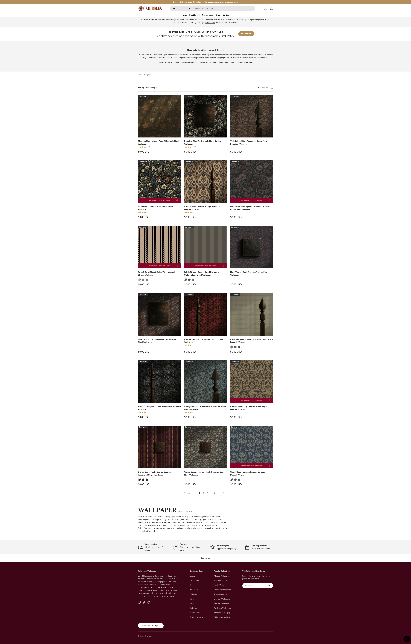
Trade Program (196, 617)
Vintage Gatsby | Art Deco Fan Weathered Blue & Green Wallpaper (205, 408)
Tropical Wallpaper (222, 594)
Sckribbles (147, 636)
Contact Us (195, 580)
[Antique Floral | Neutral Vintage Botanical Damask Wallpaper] (205, 181)
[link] (186, 493)
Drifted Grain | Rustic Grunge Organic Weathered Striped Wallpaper (154, 473)
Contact (226, 15)
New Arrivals (207, 15)
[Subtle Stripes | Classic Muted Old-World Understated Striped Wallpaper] (205, 247)
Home (184, 15)
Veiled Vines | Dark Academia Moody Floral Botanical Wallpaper (248, 142)
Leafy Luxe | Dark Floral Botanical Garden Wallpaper (155, 207)
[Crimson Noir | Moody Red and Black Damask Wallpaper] (205, 314)
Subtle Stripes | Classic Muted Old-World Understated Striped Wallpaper (201, 273)
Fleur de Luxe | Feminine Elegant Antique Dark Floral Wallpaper (158, 340)
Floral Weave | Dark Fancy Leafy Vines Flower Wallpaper (249, 273)
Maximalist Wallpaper (223, 612)
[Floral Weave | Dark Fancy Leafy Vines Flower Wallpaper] (251, 247)
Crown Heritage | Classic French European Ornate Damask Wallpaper (251, 340)
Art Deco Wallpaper (222, 608)
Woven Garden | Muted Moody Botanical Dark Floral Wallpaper (204, 473)
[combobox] (212, 8)
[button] (271, 8)
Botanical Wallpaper (222, 589)
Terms (192, 603)
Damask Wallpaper (222, 599)
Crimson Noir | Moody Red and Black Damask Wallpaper (203, 340)
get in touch (210, 22)
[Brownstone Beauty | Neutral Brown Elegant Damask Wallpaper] (251, 381)
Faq (191, 585)
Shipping (193, 594)
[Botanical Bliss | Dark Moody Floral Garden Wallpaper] (205, 116)
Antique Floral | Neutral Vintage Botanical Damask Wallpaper (202, 207)
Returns (193, 608)
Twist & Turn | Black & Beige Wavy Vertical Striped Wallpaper (156, 273)
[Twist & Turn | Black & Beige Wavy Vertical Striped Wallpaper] (159, 247)
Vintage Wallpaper (222, 603)
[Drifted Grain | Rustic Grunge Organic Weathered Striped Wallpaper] (159, 447)
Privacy (193, 599)
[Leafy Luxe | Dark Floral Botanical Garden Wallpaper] (159, 181)
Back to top (205, 558)
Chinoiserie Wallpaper (223, 617)
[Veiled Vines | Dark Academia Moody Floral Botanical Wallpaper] (251, 116)
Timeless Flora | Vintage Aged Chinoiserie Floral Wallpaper (158, 142)
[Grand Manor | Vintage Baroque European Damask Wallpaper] (251, 447)
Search (193, 576)
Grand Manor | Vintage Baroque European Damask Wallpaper (248, 473)
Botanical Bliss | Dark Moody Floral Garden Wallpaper (202, 142)
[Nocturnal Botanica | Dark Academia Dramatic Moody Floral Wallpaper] (251, 181)
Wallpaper (147, 75)
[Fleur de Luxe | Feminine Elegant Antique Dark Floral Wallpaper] (159, 314)
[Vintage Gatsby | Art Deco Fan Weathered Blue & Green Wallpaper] (205, 381)
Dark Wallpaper (220, 585)
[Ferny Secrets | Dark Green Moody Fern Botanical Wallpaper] (159, 381)
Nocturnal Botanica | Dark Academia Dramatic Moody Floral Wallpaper (250, 207)
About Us (194, 589)
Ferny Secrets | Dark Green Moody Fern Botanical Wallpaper (159, 408)
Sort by (141, 87)
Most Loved (194, 15)
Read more (246, 34)
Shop (218, 15)
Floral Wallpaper (221, 580)
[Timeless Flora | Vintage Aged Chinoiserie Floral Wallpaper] (159, 116)
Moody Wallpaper (221, 576)
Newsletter (195, 612)
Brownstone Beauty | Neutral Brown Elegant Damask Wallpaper (249, 408)
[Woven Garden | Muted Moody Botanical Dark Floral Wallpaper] (205, 447)
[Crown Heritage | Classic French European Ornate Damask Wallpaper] (251, 314)
